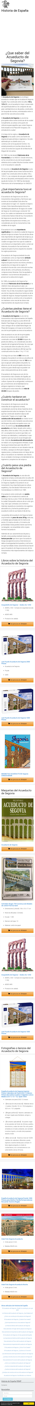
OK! (29, 1403)
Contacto (4, 1385)
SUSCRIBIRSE (8, 1399)
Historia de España (14, 10)
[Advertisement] (17, 31)
